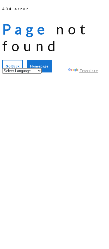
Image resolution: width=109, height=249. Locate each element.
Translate (88, 70)
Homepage (39, 66)
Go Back (13, 66)
